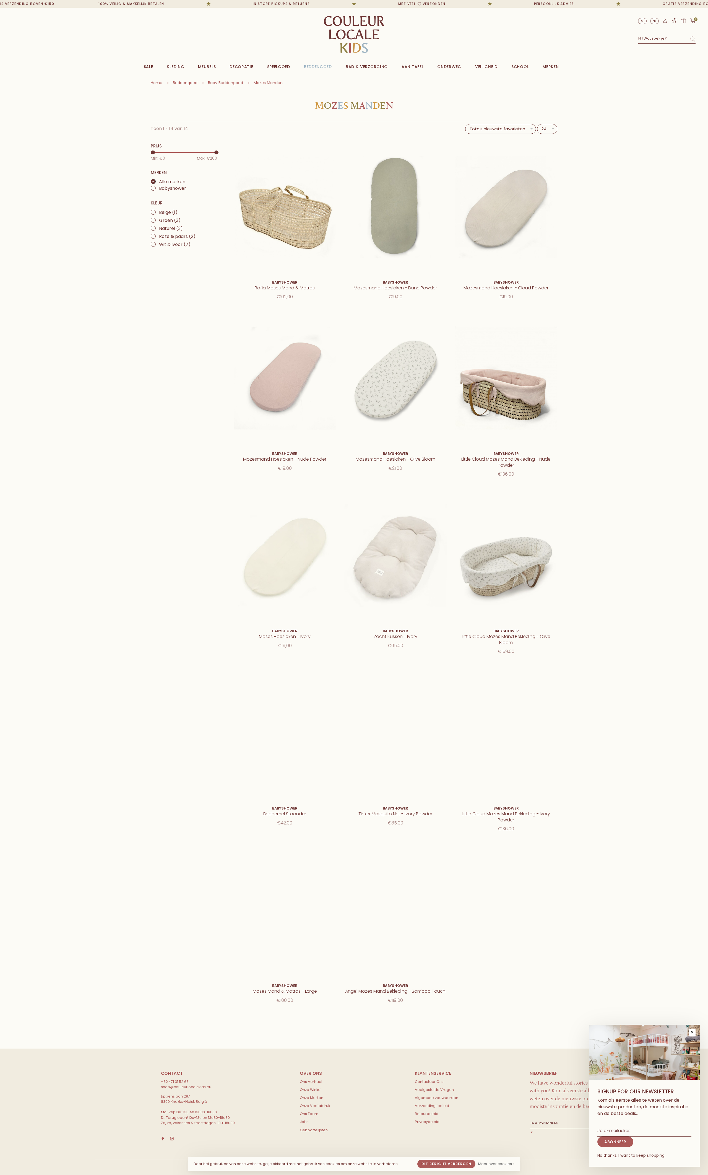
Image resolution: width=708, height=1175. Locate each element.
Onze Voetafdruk (315, 1105)
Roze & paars (177, 236)
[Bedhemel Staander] (285, 734)
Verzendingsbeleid (432, 1105)
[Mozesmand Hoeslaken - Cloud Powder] (506, 208)
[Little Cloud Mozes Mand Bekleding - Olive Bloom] (506, 556)
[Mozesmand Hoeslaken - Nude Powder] (285, 379)
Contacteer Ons (429, 1081)
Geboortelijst (674, 21)
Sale (148, 66)
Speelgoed (278, 66)
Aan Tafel (412, 66)
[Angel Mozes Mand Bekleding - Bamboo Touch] (395, 911)
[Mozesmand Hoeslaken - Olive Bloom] (395, 379)
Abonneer (571, 1132)
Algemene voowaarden (436, 1097)
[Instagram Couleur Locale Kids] (172, 1139)
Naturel (171, 228)
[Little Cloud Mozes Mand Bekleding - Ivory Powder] (506, 734)
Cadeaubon (683, 21)
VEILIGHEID (486, 66)
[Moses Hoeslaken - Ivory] (285, 556)
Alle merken (172, 181)
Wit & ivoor (175, 244)
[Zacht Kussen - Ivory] (395, 556)
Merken (551, 66)
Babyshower (172, 188)
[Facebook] (163, 1139)
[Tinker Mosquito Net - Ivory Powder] (395, 734)
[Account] (665, 22)
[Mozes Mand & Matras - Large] (285, 911)
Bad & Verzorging (367, 66)
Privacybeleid (427, 1121)
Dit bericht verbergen (446, 1163)
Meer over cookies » (496, 1163)
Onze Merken (311, 1097)
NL (655, 21)
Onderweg (449, 66)
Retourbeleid (426, 1113)
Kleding (175, 66)
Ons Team (309, 1113)
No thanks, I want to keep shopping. (631, 1155)
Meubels (207, 66)
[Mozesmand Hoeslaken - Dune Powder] (395, 208)
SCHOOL (520, 66)
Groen (170, 220)
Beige (168, 212)
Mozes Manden (268, 82)
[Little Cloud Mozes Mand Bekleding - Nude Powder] (506, 379)
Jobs (304, 1121)
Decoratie (241, 66)
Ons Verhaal (311, 1081)
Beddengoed (318, 66)
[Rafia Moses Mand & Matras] (285, 208)
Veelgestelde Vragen (434, 1089)
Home (156, 82)
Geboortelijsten (314, 1130)
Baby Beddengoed (225, 82)
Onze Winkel (310, 1089)
